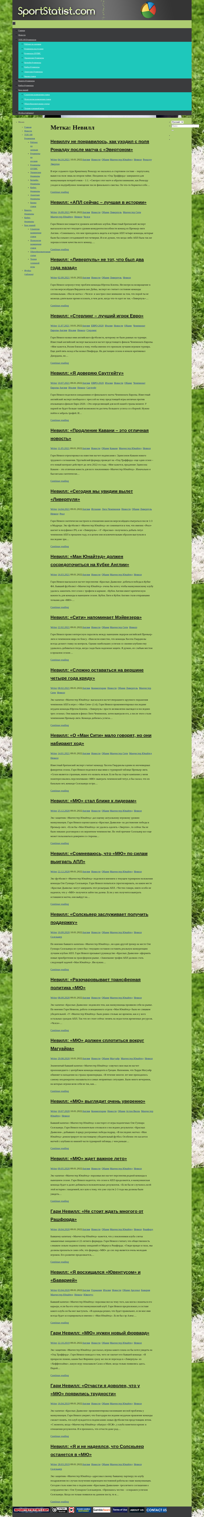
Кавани (114, 448)
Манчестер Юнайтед (121, 159)
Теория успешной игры (34, 263)
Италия (109, 325)
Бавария (145, 1290)
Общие (105, 159)
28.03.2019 (64, 1464)
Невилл (138, 159)
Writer (53, 159)
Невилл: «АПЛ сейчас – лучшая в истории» (98, 202)
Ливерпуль (116, 212)
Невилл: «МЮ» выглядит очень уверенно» (97, 1101)
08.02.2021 (64, 688)
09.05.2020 (64, 1168)
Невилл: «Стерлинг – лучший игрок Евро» (97, 315)
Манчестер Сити (132, 212)
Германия (96, 1290)
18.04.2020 (64, 1229)
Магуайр (115, 1058)
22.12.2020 (64, 871)
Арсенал (135, 1290)
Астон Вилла (133, 1111)
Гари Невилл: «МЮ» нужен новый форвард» (99, 1332)
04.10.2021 (64, 159)
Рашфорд (148, 1229)
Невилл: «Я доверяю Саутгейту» (87, 373)
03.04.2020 (64, 1290)
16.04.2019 (64, 1403)
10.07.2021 (64, 383)
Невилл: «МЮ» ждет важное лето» (88, 1158)
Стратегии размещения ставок (35, 233)
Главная (27, 127)
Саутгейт (91, 387)
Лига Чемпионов (111, 509)
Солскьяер (56, 936)
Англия (86, 159)
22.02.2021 (64, 627)
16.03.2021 (64, 574)
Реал (62, 513)
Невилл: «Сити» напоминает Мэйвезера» (96, 617)
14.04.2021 (64, 509)
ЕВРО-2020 (97, 325)
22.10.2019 (64, 1342)
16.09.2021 (64, 212)
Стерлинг (91, 330)
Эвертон (55, 164)
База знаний (29, 225)
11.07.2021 (64, 325)
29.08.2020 (64, 1058)
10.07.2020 (64, 1111)
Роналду (147, 159)
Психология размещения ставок (35, 244)
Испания (96, 509)
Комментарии (98, 688)
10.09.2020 (64, 932)
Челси (86, 216)
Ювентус (88, 1294)
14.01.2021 (64, 753)
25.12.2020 (64, 810)
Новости (96, 159)
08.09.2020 (64, 997)
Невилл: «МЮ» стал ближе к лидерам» (93, 800)
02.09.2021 (64, 277)
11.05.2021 (64, 448)
